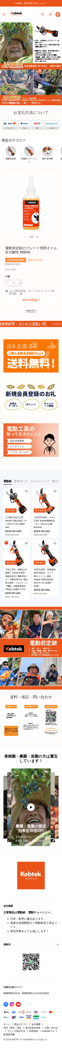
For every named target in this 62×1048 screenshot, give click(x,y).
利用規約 (33, 1031)
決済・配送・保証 (12, 1027)
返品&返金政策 (32, 1027)
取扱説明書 (9, 1034)
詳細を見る (31, 310)
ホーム (6, 1024)
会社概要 (36, 1024)
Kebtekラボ (48, 1031)
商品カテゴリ (21, 1024)
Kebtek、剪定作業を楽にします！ (31, 3)
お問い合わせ (51, 1027)
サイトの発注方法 (16, 1031)
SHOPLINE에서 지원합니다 (35, 1039)
